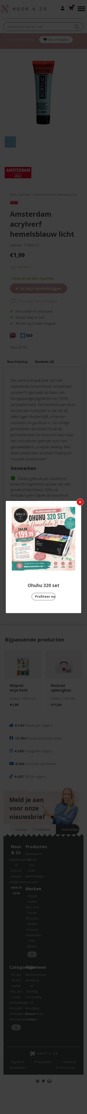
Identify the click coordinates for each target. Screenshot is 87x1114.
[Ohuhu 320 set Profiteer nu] (43, 539)
